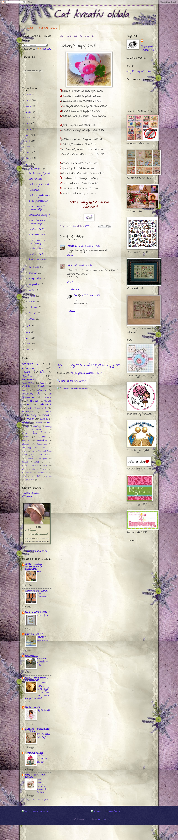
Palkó (69, 266)
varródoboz (29, 480)
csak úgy (26, 447)
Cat (75, 295)
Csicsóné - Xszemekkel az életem (37, 730)
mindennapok (44, 404)
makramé (35, 469)
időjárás (26, 386)
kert (29, 404)
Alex (39, 572)
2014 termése (36, 179)
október (33, 273)
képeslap (31, 415)
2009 (28, 349)
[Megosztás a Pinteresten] (109, 226)
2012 (28, 332)
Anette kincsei (32, 707)
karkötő (35, 465)
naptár (25, 390)
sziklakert (26, 444)
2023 (29, 112)
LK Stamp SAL (31, 394)
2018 (28, 141)
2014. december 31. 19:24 (87, 246)
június (32, 290)
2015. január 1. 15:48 (91, 295)
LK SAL (48, 401)
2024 (29, 106)
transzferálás (37, 476)
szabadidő (42, 440)
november (34, 267)
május (32, 296)
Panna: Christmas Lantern (42, 759)
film (46, 462)
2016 (28, 152)
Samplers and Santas (36, 591)
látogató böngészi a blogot (140, 71)
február (33, 313)
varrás (48, 476)
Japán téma (43, 615)
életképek (26, 422)
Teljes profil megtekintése (148, 48)
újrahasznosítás (29, 433)
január (32, 319)
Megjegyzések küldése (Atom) (86, 373)
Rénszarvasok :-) (37, 235)
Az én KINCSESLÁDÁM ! (37, 612)
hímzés (42, 386)
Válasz (70, 255)
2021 (28, 123)
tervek (24, 476)
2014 (28, 164)
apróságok (41, 390)
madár (30, 419)
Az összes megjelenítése (41, 800)
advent (48, 397)
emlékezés (32, 401)
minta (45, 469)
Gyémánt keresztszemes (41, 454)
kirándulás (46, 412)
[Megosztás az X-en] (104, 226)
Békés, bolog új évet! (39, 173)
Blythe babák (43, 710)
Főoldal (29, 28)
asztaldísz (41, 437)
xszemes (30, 364)
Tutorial (30, 458)
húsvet (25, 465)
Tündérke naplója (34, 753)
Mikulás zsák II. (36, 249)
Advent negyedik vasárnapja (37, 208)
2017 (28, 147)
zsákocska (42, 444)
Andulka (70, 246)
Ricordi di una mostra (43, 638)
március (33, 307)
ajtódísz (25, 437)
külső (24, 469)
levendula (47, 415)
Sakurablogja (31, 656)
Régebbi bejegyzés (107, 365)
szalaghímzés (27, 472)
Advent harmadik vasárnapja (37, 222)
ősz (37, 447)
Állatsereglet (34, 190)
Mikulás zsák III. (36, 229)
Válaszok (75, 290)
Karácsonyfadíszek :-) (40, 195)
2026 (29, 95)
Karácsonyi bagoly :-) (39, 215)
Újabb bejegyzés (69, 365)
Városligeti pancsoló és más (43, 662)
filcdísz (36, 462)
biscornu (26, 440)
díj (27, 426)
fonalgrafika (28, 383)
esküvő (25, 462)
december (35, 169)
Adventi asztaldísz (38, 260)
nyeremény (37, 429)
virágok (26, 372)
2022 (29, 118)
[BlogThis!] (102, 226)
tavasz (25, 451)
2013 (28, 326)
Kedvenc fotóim (48, 28)
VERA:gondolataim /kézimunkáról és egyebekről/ (34, 567)
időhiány (36, 426)
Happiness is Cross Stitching (35, 776)
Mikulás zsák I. (36, 254)
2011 (28, 338)
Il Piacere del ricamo (35, 634)
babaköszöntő (29, 379)
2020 (29, 129)
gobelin (39, 422)
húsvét (43, 383)
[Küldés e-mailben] (99, 226)
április (32, 302)
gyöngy (48, 426)
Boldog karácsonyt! (38, 201)
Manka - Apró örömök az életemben (36, 679)
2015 (29, 158)
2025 (29, 100)
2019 (28, 135)
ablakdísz (44, 419)
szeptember (36, 279)
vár (33, 451)
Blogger (101, 819)
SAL (42, 372)
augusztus (34, 284)
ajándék (27, 376)
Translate (46, 49)
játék (49, 422)
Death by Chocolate (41, 595)
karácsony (28, 368)
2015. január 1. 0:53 (82, 266)
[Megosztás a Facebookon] (107, 226)
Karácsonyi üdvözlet (39, 184)
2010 (28, 344)
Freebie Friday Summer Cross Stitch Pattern (43, 786)
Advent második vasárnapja (37, 241)
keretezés (27, 412)
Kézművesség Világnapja (43, 735)
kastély (45, 465)
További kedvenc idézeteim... (31, 495)
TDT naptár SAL (36, 408)
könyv (45, 447)
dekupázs (43, 458)
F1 (45, 433)
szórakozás (42, 472)
